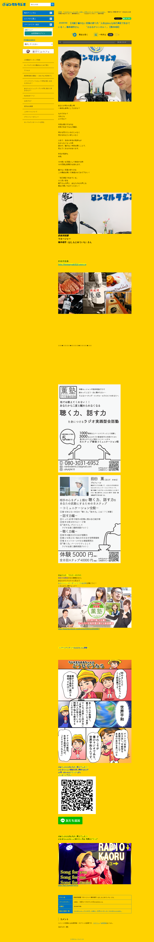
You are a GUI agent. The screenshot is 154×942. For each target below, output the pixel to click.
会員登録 (104, 923)
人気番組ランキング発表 (32, 60)
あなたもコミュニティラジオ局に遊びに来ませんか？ (38, 89)
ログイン (96, 923)
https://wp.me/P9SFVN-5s (68, 885)
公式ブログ (27, 101)
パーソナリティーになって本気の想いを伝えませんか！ (38, 82)
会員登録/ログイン (38, 33)
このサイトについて (30, 111)
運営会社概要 (28, 106)
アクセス (27, 70)
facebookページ (29, 96)
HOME (60, 12)
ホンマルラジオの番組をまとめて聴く (36, 65)
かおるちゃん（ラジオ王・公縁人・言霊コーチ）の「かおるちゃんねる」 (85, 12)
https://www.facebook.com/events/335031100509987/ (79, 629)
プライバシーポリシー (31, 117)
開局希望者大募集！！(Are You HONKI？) (38, 76)
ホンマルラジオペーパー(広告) (34, 122)
